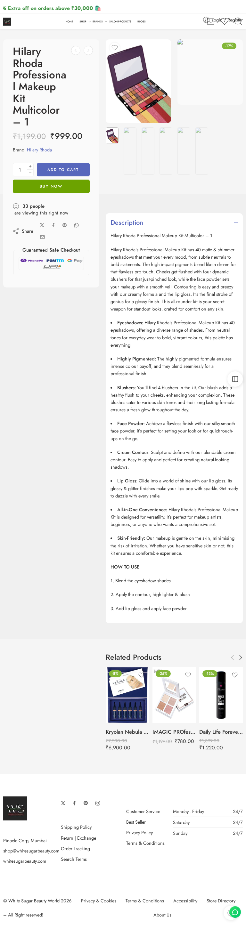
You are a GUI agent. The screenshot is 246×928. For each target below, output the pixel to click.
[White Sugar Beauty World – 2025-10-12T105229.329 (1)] (138, 81)
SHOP (82, 21)
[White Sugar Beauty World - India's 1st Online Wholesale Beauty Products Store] (7, 22)
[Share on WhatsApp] (76, 225)
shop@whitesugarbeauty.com (31, 850)
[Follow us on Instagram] (98, 803)
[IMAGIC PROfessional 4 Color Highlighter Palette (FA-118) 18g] (174, 695)
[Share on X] (42, 225)
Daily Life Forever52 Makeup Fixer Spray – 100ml (221, 732)
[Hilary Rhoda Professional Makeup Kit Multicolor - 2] (88, 50)
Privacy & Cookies (98, 900)
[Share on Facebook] (53, 225)
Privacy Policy (139, 832)
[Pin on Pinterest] (64, 225)
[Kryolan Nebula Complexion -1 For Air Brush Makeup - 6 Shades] (127, 695)
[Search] (238, 21)
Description (127, 222)
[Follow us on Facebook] (74, 803)
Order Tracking (75, 848)
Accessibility (185, 900)
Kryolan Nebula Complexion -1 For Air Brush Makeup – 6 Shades (127, 732)
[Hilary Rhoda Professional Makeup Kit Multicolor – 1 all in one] (210, 72)
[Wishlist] (115, 48)
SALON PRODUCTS (120, 21)
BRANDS (98, 21)
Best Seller (136, 822)
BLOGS (141, 21)
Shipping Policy (76, 827)
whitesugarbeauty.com (24, 861)
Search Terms (74, 859)
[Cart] (210, 21)
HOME (69, 21)
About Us (162, 914)
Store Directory (221, 900)
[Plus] (30, 166)
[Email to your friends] (42, 237)
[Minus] (30, 173)
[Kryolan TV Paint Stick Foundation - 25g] (75, 50)
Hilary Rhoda (39, 149)
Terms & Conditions (145, 843)
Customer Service (143, 811)
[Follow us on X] (63, 803)
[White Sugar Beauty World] (15, 807)
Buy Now (51, 186)
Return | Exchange (78, 838)
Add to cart (63, 170)
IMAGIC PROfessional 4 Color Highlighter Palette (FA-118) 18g (174, 732)
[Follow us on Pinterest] (85, 803)
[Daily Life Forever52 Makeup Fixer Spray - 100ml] (221, 695)
